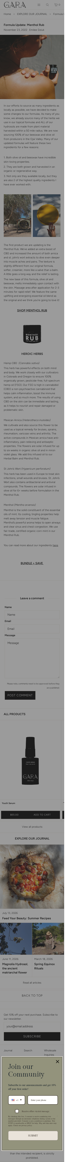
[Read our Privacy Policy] (57, 1117)
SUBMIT (33, 1135)
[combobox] (16, 1100)
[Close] (57, 1061)
